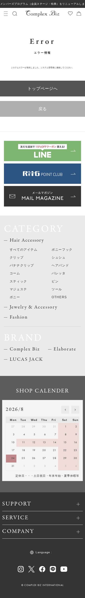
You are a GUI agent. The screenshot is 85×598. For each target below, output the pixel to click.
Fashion (19, 317)
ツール (57, 289)
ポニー (15, 297)
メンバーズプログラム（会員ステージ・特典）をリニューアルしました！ (42, 5)
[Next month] (75, 410)
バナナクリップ (22, 265)
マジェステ (18, 289)
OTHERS (59, 297)
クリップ (17, 257)
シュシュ (58, 257)
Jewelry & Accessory (34, 307)
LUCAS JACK (26, 359)
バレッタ (58, 273)
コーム (15, 273)
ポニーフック (62, 249)
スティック (18, 281)
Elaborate (65, 349)
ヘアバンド (60, 265)
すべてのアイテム (24, 249)
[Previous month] (65, 410)
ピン (55, 281)
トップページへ (42, 88)
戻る (42, 109)
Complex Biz (25, 349)
